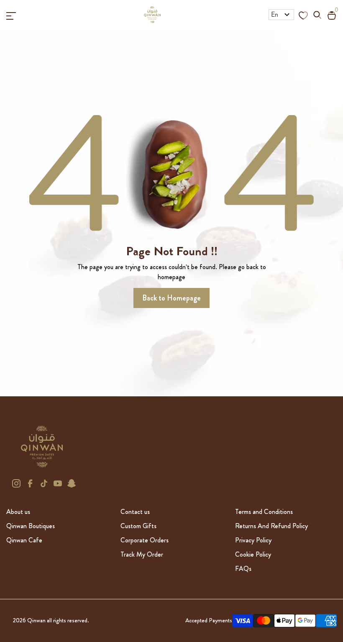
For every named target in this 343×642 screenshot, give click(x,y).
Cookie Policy (253, 554)
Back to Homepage (171, 298)
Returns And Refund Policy (271, 526)
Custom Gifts (138, 526)
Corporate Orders (144, 540)
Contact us (135, 511)
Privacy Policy (253, 540)
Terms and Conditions (264, 511)
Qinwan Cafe (24, 540)
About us (18, 511)
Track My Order (141, 554)
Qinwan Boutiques (30, 526)
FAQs (243, 568)
